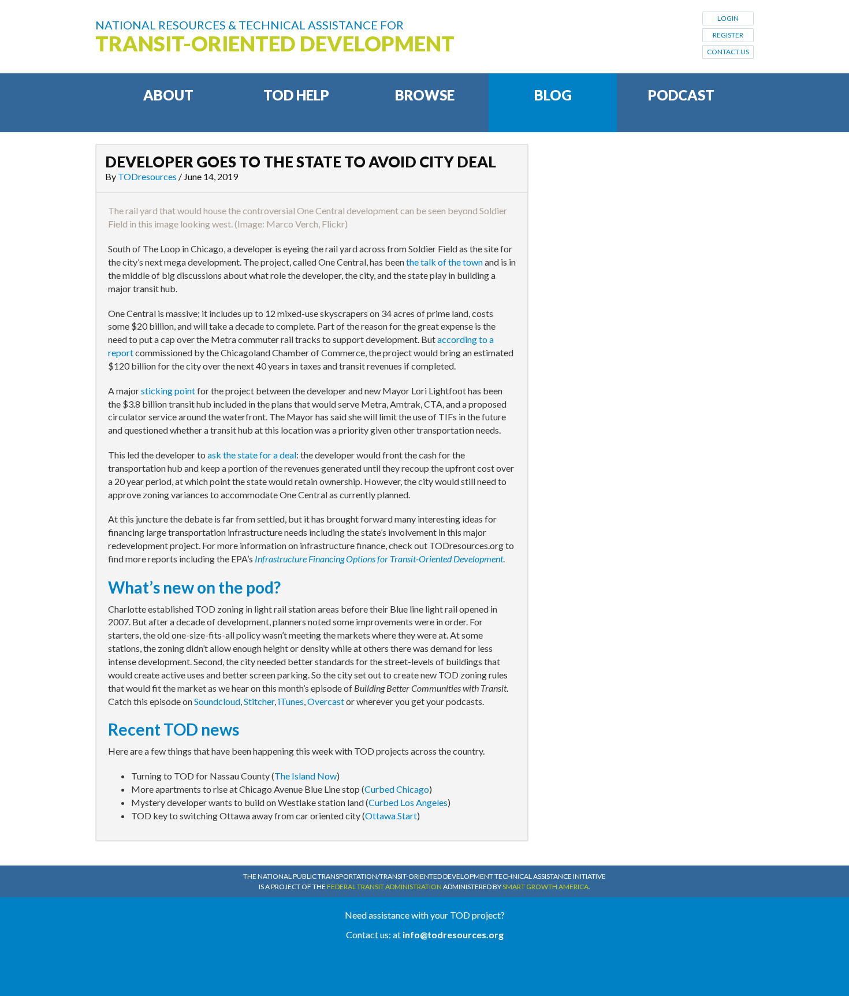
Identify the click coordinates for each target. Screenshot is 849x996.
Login (728, 18)
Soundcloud (217, 701)
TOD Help (296, 95)
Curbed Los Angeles (408, 802)
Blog (553, 95)
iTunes (291, 701)
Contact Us (728, 51)
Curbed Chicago (396, 789)
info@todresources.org (453, 934)
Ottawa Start (391, 815)
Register (728, 35)
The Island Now (305, 775)
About (168, 95)
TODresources (147, 176)
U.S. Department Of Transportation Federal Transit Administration (425, 968)
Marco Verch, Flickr (305, 223)
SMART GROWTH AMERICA (545, 886)
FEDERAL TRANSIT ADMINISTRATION (384, 886)
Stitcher (259, 701)
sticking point (168, 390)
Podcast (681, 95)
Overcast (325, 701)
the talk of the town (444, 261)
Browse (425, 95)
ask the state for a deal (251, 454)
